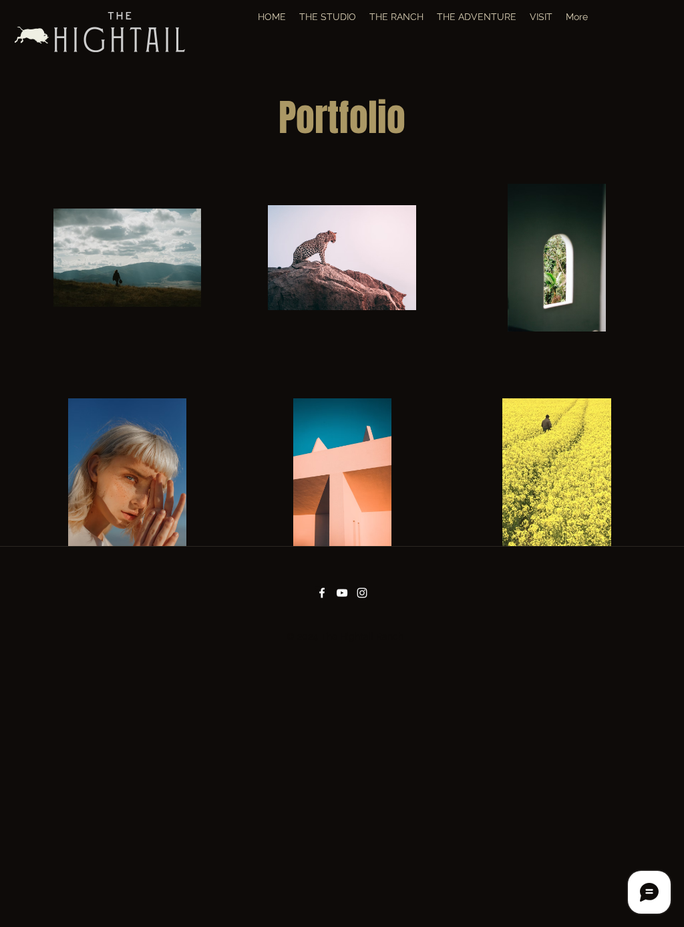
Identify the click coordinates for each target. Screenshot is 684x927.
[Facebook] (322, 593)
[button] (396, 17)
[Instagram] (362, 593)
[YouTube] (342, 593)
